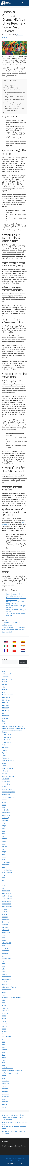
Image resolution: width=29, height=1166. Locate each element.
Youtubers (5, 758)
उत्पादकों (4, 799)
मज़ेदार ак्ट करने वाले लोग (9, 987)
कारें (3, 836)
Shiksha (4, 723)
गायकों (3, 867)
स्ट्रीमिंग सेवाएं (5, 1083)
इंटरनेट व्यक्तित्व (6, 794)
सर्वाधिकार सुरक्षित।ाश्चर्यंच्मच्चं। (10, 1073)
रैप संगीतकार (5, 1031)
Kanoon (4, 689)
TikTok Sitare (6, 740)
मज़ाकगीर (4, 974)
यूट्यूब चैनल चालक (6, 1008)
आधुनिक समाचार (6, 781)
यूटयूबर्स (4, 1005)
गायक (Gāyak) (6, 862)
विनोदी (3, 1052)
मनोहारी (4, 992)
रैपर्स (3, 1034)
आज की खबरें (5, 779)
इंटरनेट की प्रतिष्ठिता (7, 789)
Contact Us (12, 1160)
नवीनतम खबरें (5, 930)
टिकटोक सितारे (6, 891)
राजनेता (4, 1029)
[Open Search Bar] (22, 3)
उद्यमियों (4, 805)
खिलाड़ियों (4, 846)
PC (3, 713)
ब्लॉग (3, 969)
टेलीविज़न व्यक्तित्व (6, 901)
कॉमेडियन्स (4, 841)
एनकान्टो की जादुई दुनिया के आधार (11, 87)
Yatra (4, 755)
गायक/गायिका (5, 865)
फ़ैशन (3, 964)
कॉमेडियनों (4, 839)
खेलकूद (4, 852)
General (4, 684)
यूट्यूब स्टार (5, 1013)
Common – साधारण (7, 679)
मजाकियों (4, 982)
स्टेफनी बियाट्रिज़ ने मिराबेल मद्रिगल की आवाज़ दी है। (16, 93)
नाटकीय (4, 935)
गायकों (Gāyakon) (7, 872)
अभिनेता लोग (5, 771)
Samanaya (5, 715)
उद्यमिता (4, 802)
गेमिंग (3, 878)
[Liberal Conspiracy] (6, 3)
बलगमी (3, 966)
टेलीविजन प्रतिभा (6, 893)
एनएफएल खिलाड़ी (6, 812)
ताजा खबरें (4, 909)
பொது (4, 1107)
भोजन (3, 971)
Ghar (3, 687)
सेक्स (3, 1078)
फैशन (3, 961)
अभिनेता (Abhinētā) (7, 768)
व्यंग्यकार (4, 1057)
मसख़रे (3, 995)
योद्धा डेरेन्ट (4, 1021)
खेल (3, 849)
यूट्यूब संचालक (5, 1010)
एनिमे (3, 823)
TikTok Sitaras (6, 737)
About (18, 1160)
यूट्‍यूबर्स (4, 1016)
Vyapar (4, 753)
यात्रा (3, 1003)
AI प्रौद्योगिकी (5, 676)
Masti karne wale (7, 695)
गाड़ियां (3, 854)
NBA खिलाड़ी (5, 708)
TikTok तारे (5, 745)
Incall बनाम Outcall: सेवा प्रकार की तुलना (13, 1115)
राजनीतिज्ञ (4, 1023)
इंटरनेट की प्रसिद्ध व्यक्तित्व (8, 792)
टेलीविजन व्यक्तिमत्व (7, 906)
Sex (3, 721)
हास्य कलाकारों (5, 1094)
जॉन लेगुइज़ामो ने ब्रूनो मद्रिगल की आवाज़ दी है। (16, 97)
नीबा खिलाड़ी (5, 948)
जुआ (3, 888)
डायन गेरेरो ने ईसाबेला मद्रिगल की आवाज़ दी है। (15, 100)
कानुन (3, 828)
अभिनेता (4, 766)
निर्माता (3, 945)
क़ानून (3, 833)
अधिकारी (4, 763)
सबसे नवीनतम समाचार (7, 1068)
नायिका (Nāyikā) (6, 943)
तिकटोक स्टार (5, 922)
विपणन (3, 1055)
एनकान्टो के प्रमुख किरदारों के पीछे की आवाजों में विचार (14, 90)
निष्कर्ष (5, 112)
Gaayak (4, 682)
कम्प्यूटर (4, 826)
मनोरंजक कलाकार (6, 990)
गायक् (3, 875)
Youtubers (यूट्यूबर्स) (8, 760)
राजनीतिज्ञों (4, 1026)
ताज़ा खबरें (4, 911)
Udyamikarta (6, 747)
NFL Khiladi (5, 710)
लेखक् (3, 1047)
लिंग (3, 1039)
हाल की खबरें (5, 1089)
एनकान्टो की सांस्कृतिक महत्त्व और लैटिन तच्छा (13, 105)
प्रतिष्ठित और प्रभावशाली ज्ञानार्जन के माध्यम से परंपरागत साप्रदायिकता (15, 109)
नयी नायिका (5, 927)
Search (4, 659)
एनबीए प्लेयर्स (5, 820)
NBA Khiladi (6, 697)
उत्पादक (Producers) (8, 797)
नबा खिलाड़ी (5, 924)
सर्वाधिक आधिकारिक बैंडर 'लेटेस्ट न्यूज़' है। (12, 1070)
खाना (3, 844)
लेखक (3, 1042)
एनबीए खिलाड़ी (5, 818)
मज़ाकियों (4, 984)
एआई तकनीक (5, 810)
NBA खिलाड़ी (5, 705)
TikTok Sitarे (6, 742)
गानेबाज (4, 857)
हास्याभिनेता (5, 1102)
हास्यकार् (4, 1099)
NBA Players (6, 700)
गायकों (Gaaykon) (7, 870)
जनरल (3, 885)
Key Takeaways (11, 85)
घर (3, 880)
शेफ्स (3, 1065)
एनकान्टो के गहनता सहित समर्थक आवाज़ (12, 103)
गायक (5, 620)
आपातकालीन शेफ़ (6, 784)
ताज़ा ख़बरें (4, 914)
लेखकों (3, 1044)
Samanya (5, 718)
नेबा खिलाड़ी (5, 953)
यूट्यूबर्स (4, 1018)
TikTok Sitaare (6, 734)
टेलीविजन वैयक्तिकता (7, 898)
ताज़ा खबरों (5, 917)
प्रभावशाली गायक (6, 958)
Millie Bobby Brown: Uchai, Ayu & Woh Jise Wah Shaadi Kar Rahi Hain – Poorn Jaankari (14, 630)
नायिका (4, 940)
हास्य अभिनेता (5, 1091)
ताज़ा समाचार (5, 919)
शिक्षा (3, 1063)
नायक (3, 937)
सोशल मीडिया (5, 1081)
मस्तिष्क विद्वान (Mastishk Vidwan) (11, 997)
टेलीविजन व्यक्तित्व (6, 904)
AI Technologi (6, 674)
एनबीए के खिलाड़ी (6, 815)
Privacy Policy (8, 1158)
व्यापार (3, 1060)
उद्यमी (3, 807)
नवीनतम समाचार (6, 932)
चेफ (3, 883)
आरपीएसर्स (4, 786)
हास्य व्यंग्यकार (5, 1096)
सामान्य (4, 1076)
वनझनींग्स (4, 1049)
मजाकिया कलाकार (6, 977)
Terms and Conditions (19, 1158)
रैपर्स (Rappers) (6, 1036)
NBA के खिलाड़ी (6, 702)
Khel (3, 692)
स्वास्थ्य (4, 1086)
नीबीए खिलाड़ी (5, 951)
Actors (4, 671)
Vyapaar (5, 750)
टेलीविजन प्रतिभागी (7, 896)
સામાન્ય (4, 1104)
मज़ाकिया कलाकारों (6, 979)
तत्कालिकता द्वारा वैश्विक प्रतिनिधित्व (14, 106)
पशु (3, 956)
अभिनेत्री (4, 773)
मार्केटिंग (4, 1000)
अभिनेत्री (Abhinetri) (8, 776)
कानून (3, 831)
